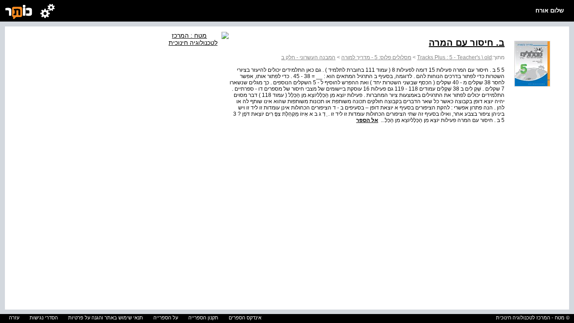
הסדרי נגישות (44, 317)
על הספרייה (165, 317)
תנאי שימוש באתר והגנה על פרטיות (105, 317)
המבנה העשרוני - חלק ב (308, 57)
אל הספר (367, 120)
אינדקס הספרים (245, 317)
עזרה (14, 317)
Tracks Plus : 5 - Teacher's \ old (454, 57)
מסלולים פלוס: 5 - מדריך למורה (376, 57)
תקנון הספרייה (203, 317)
